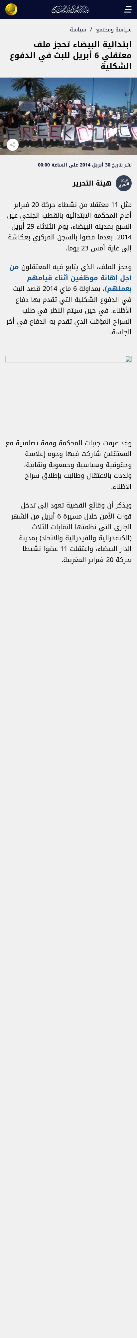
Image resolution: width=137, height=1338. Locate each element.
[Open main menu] (128, 9)
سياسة (78, 29)
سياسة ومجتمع (114, 29)
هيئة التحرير (92, 183)
